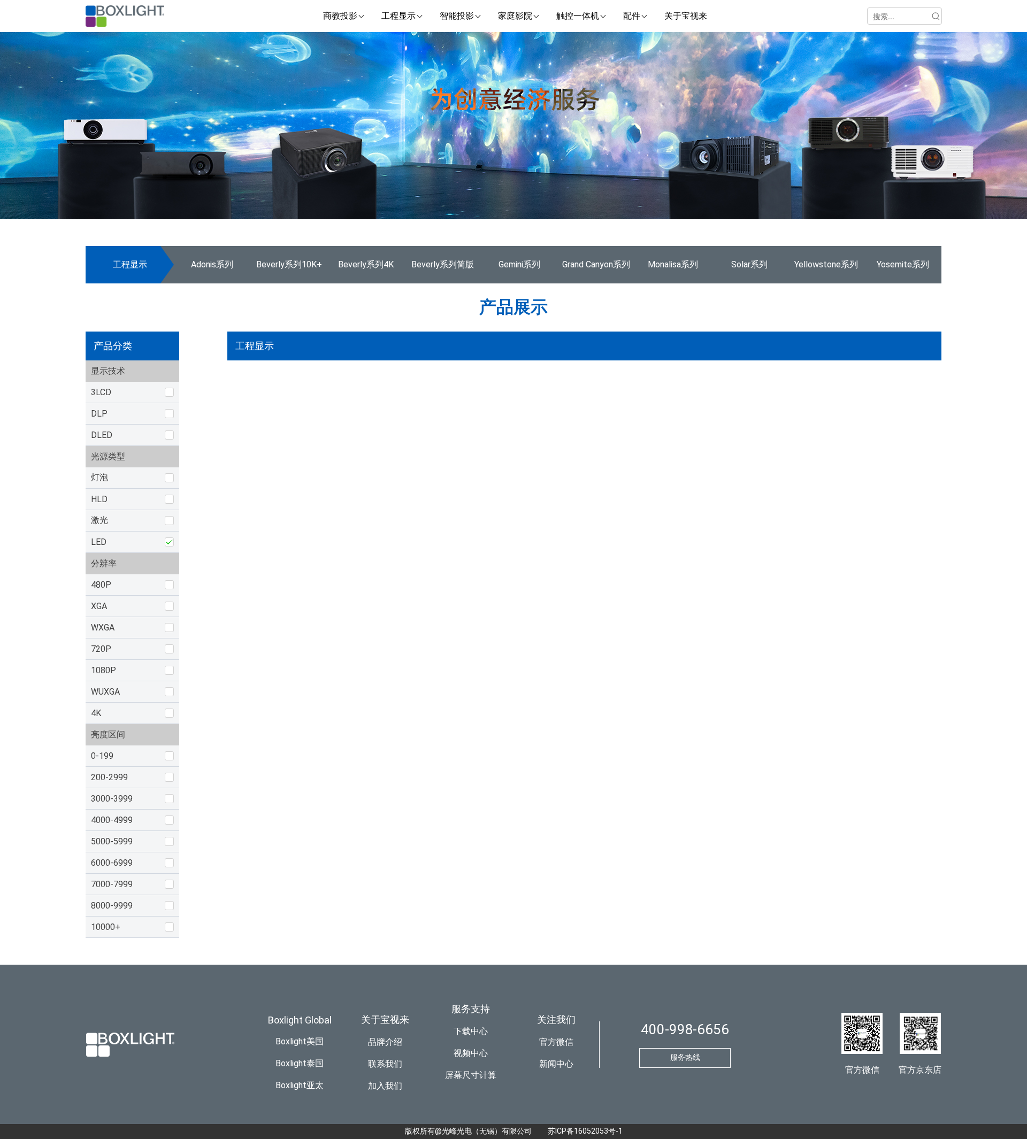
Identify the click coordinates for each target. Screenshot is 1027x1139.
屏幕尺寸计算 (470, 1075)
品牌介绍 (385, 1042)
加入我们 (385, 1086)
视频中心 (471, 1053)
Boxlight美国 (299, 1041)
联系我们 (385, 1064)
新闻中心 (556, 1064)
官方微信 (556, 1042)
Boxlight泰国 (299, 1063)
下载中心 (471, 1031)
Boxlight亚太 (299, 1085)
